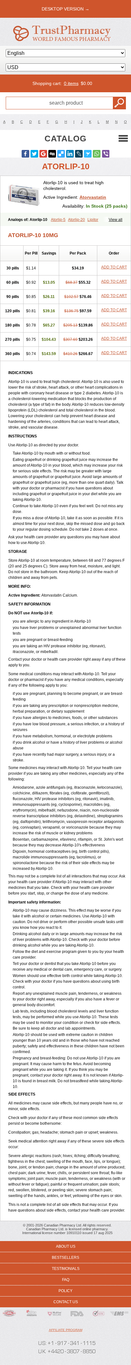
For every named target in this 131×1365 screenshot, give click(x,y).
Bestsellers (65, 1257)
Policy (65, 1291)
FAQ (65, 1280)
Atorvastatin (92, 197)
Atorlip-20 (76, 219)
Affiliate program (65, 1330)
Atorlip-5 (58, 219)
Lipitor (92, 219)
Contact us (65, 1302)
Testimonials (65, 1268)
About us (65, 1246)
